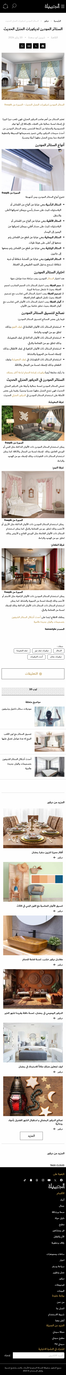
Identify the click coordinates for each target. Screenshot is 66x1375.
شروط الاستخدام (56, 1314)
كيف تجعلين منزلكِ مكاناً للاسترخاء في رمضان (41, 1066)
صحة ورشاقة (58, 1212)
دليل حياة (59, 1218)
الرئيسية (57, 21)
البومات (60, 1291)
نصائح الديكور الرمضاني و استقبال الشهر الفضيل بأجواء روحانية (35, 1122)
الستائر (50, 278)
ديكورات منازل (56, 657)
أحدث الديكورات (36, 657)
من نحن (60, 1302)
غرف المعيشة (19, 359)
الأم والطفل (59, 1236)
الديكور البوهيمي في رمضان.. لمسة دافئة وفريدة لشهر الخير (33, 1013)
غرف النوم (17, 327)
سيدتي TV (59, 1344)
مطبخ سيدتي (58, 1338)
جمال (61, 1206)
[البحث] (14, 6)
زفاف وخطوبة (58, 1243)
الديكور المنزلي (19, 395)
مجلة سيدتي (58, 1332)
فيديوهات (59, 1285)
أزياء (62, 1200)
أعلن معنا (59, 1320)
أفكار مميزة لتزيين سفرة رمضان (47, 852)
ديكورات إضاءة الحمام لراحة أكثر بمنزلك (25, 372)
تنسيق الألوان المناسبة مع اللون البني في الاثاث (40, 906)
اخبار (62, 1260)
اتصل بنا (60, 1308)
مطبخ (61, 1224)
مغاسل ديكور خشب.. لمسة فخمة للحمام (42, 959)
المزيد (31, 1136)
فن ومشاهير (58, 1230)
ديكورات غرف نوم (42, 650)
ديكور (46, 21)
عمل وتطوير (58, 1272)
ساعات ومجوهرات (55, 1254)
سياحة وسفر (58, 1266)
